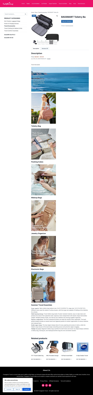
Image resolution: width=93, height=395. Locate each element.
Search (26, 14)
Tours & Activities (63, 3)
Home (23, 3)
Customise (9, 389)
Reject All (18, 389)
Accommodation (35, 3)
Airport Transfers (53, 3)
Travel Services (81, 3)
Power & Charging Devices (11, 23)
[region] (18, 385)
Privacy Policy (44, 381)
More (74, 3)
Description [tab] (36, 48)
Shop (70, 3)
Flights (28, 3)
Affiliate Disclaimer (54, 381)
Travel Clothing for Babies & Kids (13, 28)
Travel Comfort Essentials (11, 30)
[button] (57, 16)
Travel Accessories (69, 25)
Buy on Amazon (67, 21)
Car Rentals (44, 3)
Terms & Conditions (66, 381)
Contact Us (36, 381)
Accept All (26, 389)
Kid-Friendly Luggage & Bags (12, 21)
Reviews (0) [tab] (45, 48)
